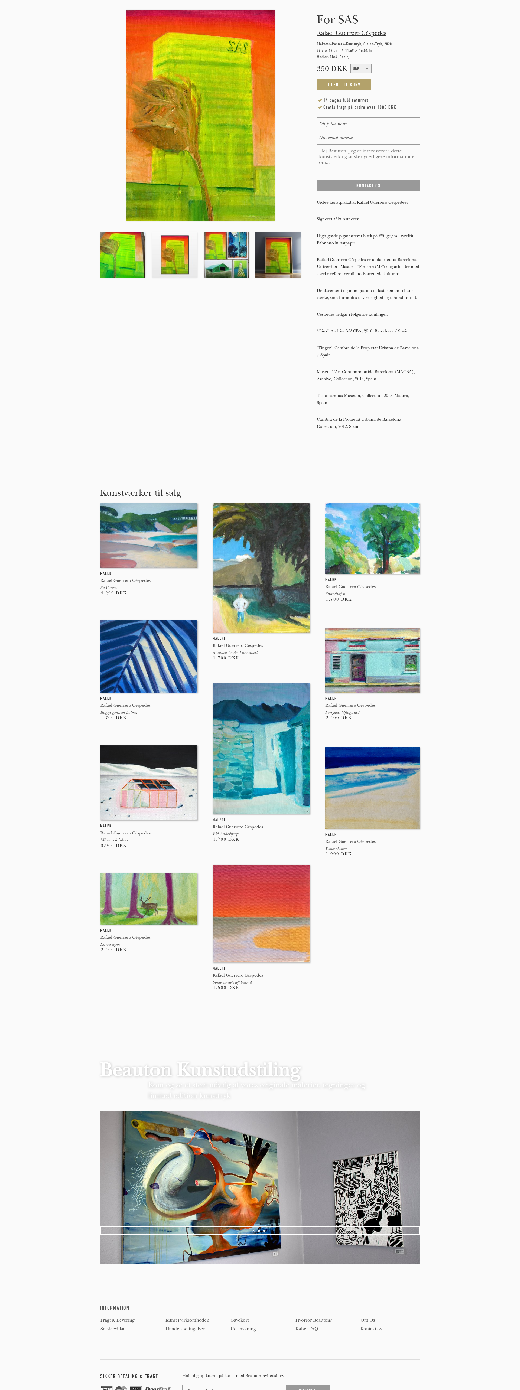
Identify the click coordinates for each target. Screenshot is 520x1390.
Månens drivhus (114, 840)
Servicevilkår (113, 1329)
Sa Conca (108, 587)
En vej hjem (110, 944)
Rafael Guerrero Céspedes (351, 33)
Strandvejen (335, 593)
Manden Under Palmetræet (235, 652)
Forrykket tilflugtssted (342, 712)
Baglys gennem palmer (118, 712)
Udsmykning (243, 1329)
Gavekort (239, 1320)
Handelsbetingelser (185, 1329)
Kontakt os (371, 1329)
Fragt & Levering (117, 1320)
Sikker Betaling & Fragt (129, 1376)
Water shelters (336, 848)
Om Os (367, 1320)
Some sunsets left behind (232, 982)
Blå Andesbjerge (226, 833)
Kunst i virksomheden (187, 1320)
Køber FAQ (306, 1329)
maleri (106, 573)
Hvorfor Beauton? (313, 1320)
